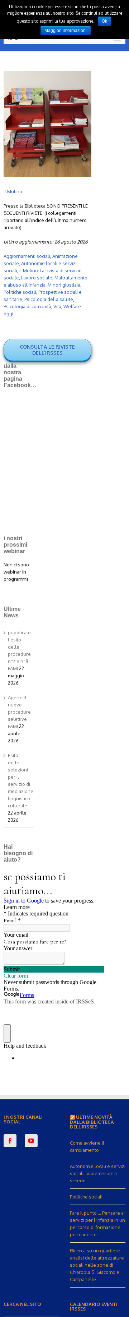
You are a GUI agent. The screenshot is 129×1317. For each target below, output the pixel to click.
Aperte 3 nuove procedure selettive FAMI (19, 712)
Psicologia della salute (48, 299)
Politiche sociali (20, 292)
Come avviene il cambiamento (87, 1146)
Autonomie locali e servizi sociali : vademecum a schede (97, 1173)
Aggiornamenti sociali (27, 256)
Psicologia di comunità (27, 306)
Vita (57, 306)
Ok (104, 21)
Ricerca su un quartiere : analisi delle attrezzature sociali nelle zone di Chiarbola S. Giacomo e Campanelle (97, 1265)
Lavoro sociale (36, 277)
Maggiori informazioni (65, 30)
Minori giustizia (64, 285)
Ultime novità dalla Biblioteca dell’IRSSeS (92, 1122)
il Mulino (13, 191)
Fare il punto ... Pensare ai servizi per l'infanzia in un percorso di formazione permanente (97, 1223)
